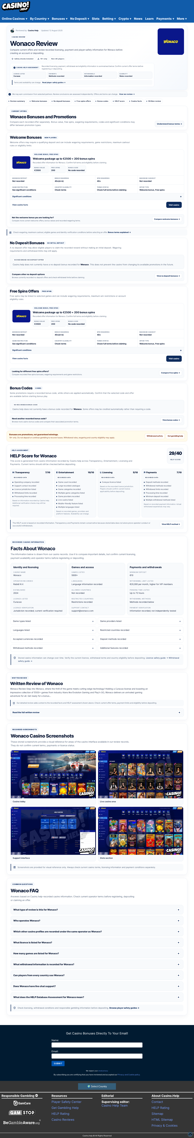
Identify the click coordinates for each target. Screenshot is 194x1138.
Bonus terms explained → (119, 232)
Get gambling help (175, 436)
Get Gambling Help (65, 1108)
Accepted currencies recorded (28, 639)
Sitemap (157, 1114)
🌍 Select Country (97, 1086)
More (182, 19)
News (138, 19)
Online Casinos (14, 19)
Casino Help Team (115, 1105)
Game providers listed (110, 621)
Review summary (17, 101)
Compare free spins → (170, 373)
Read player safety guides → (54, 82)
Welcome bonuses (39, 101)
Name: (55, 1040)
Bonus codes (102, 101)
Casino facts (136, 101)
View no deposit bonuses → (168, 276)
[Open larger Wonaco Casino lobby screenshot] (53, 774)
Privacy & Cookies (164, 1125)
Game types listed (22, 621)
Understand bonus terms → (169, 124)
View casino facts (20, 205)
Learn (149, 19)
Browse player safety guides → (124, 1008)
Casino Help (33, 30)
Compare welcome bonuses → (167, 219)
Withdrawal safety (155, 436)
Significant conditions (22, 196)
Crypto (125, 19)
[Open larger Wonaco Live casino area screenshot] (140, 774)
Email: (55, 1051)
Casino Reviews (63, 1119)
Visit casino (174, 205)
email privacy (103, 1071)
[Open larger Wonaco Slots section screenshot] (140, 831)
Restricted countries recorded (114, 630)
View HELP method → (171, 524)
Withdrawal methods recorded (27, 648)
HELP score (120, 101)
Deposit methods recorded (113, 639)
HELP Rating (60, 1114)
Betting (109, 19)
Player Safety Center (66, 1102)
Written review (154, 101)
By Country (39, 19)
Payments (165, 19)
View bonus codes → (171, 420)
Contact (157, 1102)
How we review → (127, 94)
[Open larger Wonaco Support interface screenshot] (53, 831)
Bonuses (59, 19)
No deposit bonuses (62, 101)
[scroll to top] (190, 1134)
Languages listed (21, 630)
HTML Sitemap (162, 1119)
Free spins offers (84, 101)
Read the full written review (26, 712)
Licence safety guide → (157, 658)
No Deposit (79, 19)
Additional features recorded (114, 648)
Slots (96, 19)
